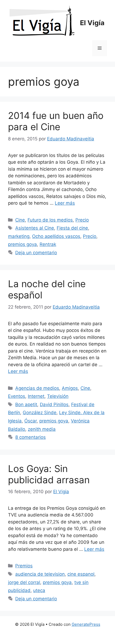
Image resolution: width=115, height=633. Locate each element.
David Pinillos (54, 404)
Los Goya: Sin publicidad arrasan (49, 474)
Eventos (16, 396)
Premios (24, 565)
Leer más (65, 203)
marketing (18, 236)
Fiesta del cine (72, 228)
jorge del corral (24, 582)
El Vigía (92, 23)
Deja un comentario (36, 252)
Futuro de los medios (50, 220)
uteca (39, 590)
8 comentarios (30, 437)
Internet (36, 396)
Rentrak (48, 244)
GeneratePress (86, 624)
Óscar (30, 421)
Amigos (70, 388)
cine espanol (80, 574)
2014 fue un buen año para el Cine (55, 121)
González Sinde (39, 412)
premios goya (22, 244)
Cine (20, 220)
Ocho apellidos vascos (56, 236)
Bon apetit (26, 404)
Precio (82, 220)
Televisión (57, 396)
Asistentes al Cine (34, 228)
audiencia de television (40, 574)
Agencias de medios (37, 388)
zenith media (42, 429)
